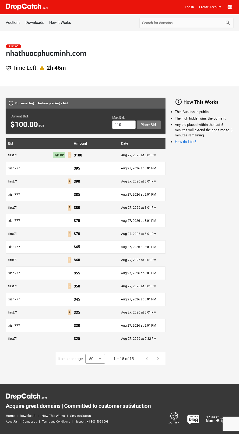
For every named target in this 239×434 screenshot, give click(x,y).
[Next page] (158, 358)
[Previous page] (146, 358)
